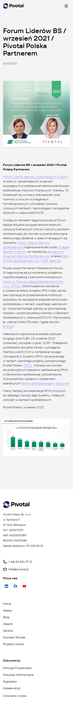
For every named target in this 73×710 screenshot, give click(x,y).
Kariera (8, 631)
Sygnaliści (10, 681)
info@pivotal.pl (18, 569)
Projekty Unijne (13, 644)
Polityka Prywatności (17, 668)
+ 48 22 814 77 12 (20, 562)
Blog (6, 617)
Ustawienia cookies (14, 695)
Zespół (7, 624)
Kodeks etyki (12, 688)
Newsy (7, 610)
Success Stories (14, 637)
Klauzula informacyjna (18, 675)
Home (7, 604)
